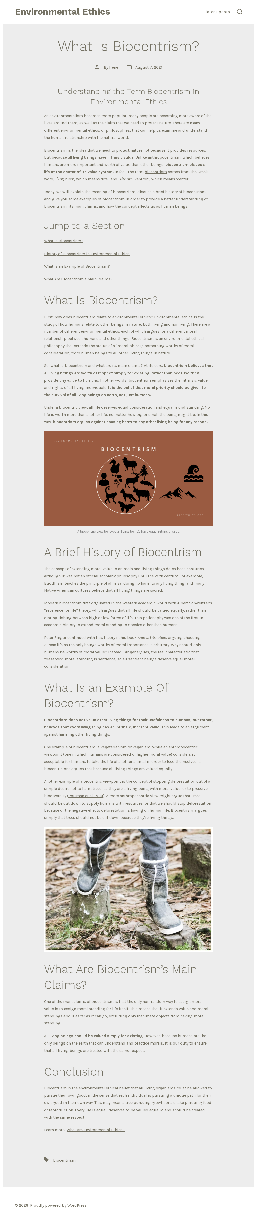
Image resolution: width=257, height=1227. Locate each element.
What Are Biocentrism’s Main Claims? (78, 279)
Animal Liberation (152, 637)
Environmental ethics (173, 317)
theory (84, 610)
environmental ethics (80, 130)
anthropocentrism (164, 157)
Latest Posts (218, 11)
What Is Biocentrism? (63, 240)
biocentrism (156, 171)
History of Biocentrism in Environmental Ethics (87, 253)
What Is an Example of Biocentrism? (77, 266)
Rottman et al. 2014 (85, 795)
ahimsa (114, 583)
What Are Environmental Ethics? (96, 1129)
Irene (113, 67)
